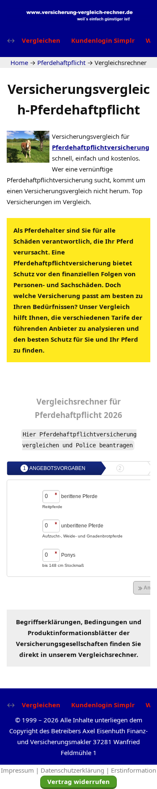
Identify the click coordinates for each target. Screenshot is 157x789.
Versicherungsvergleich (85, 136)
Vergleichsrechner (71, 401)
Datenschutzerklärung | (76, 770)
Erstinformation (133, 770)
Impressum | (21, 770)
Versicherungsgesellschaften (62, 643)
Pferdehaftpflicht (78, 415)
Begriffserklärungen (48, 622)
